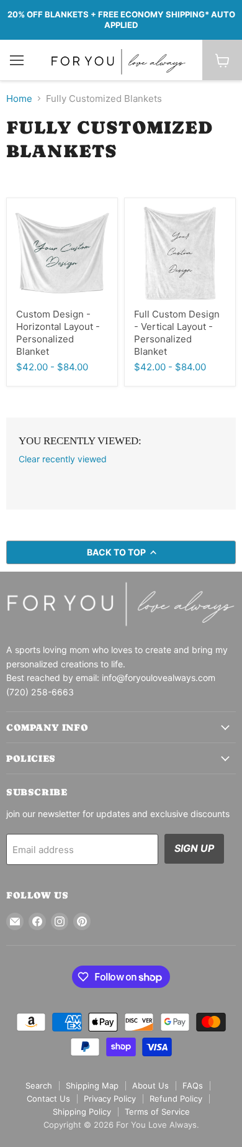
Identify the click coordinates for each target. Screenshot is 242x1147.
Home (19, 98)
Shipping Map (92, 1085)
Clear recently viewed (63, 459)
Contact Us (48, 1099)
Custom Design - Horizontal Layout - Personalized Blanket (58, 332)
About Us (150, 1085)
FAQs (192, 1085)
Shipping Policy (82, 1112)
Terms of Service (157, 1112)
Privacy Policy (110, 1099)
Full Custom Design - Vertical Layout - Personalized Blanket (177, 332)
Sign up (194, 848)
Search (38, 1085)
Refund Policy (176, 1099)
